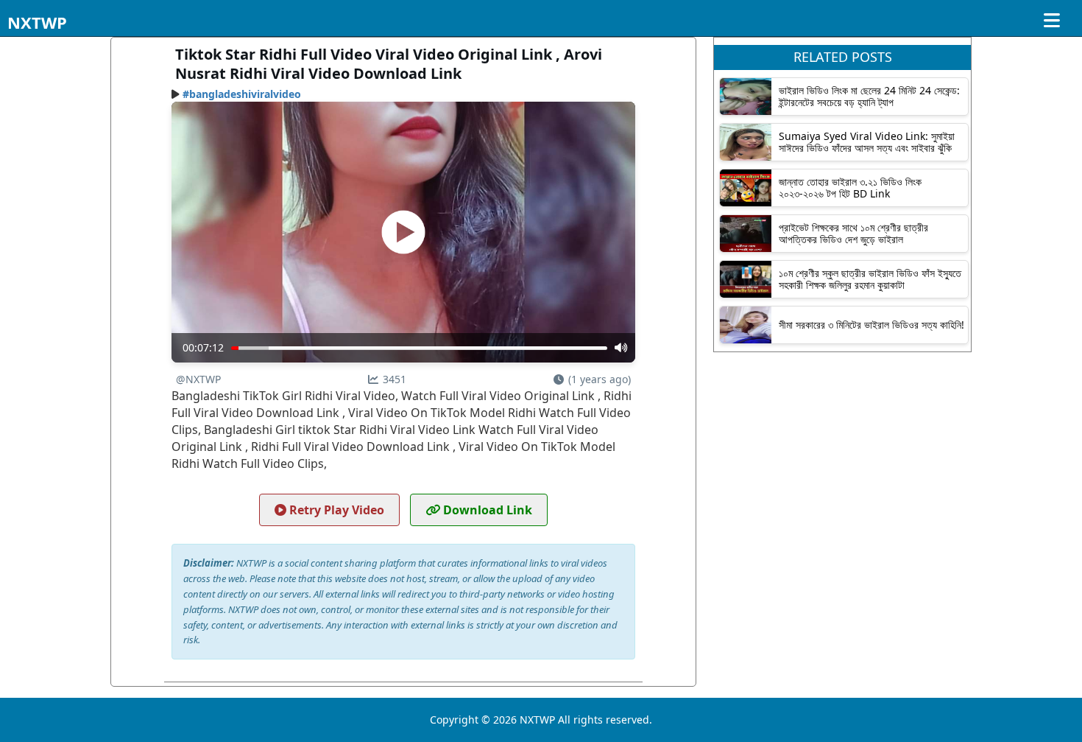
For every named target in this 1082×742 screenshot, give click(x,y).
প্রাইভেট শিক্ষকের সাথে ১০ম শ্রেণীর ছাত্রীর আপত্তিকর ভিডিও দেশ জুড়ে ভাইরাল (853, 232)
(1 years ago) (599, 379)
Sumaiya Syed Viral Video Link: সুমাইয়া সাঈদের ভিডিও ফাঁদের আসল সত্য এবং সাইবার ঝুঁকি (867, 141)
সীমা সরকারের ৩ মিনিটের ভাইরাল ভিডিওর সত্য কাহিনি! (871, 325)
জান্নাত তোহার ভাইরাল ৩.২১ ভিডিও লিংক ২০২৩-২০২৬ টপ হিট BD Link (850, 187)
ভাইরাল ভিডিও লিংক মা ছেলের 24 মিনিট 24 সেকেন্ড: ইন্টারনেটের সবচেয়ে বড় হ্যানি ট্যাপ (869, 95)
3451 (394, 379)
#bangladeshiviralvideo (242, 94)
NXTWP (37, 22)
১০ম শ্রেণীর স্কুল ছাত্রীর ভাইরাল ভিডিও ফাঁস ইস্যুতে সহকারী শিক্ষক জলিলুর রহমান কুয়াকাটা (870, 278)
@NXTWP (198, 379)
